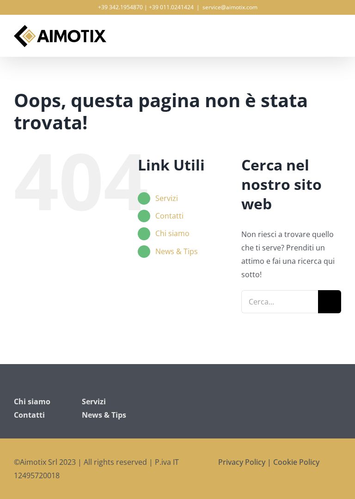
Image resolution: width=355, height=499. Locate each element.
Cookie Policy (296, 462)
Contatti (169, 216)
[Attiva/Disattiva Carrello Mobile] (320, 31)
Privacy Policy (241, 462)
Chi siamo (172, 233)
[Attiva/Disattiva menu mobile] (337, 31)
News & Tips (176, 251)
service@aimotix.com (229, 7)
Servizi (166, 198)
